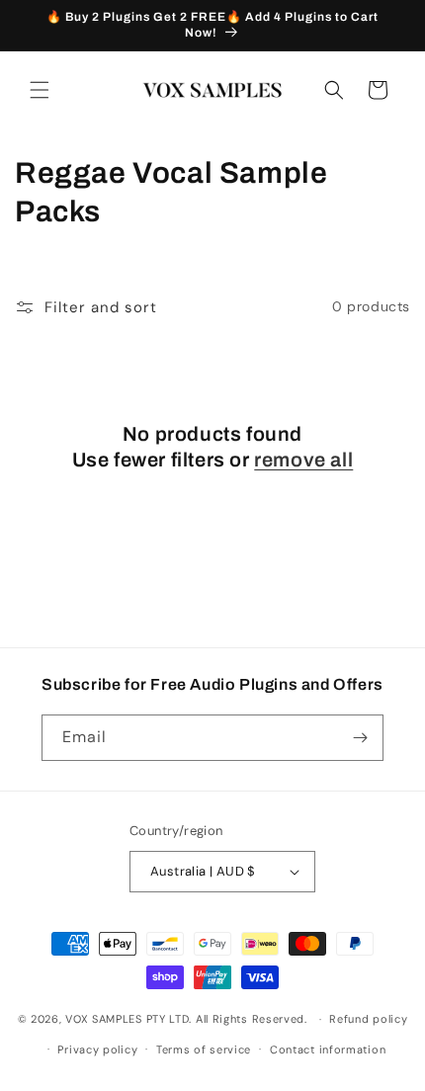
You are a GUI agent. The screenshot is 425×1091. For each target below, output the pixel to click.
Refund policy (368, 1019)
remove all (303, 459)
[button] (39, 90)
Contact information (327, 1049)
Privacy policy (97, 1049)
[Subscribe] (360, 737)
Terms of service (203, 1049)
